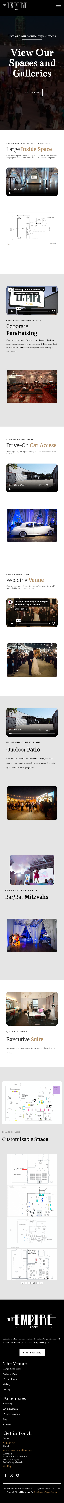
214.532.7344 (9, 1442)
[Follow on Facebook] (5, 1475)
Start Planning (32, 1352)
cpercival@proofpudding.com (17, 1450)
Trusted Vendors (11, 1414)
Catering (7, 1403)
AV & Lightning (10, 1409)
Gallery (7, 1384)
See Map (7, 1466)
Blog (5, 1419)
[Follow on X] (11, 1475)
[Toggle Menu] (58, 6)
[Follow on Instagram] (17, 1475)
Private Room (10, 1379)
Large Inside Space (12, 1368)
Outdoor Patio (10, 1374)
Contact (7, 1424)
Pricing (6, 1389)
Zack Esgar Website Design (45, 1492)
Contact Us (32, 92)
